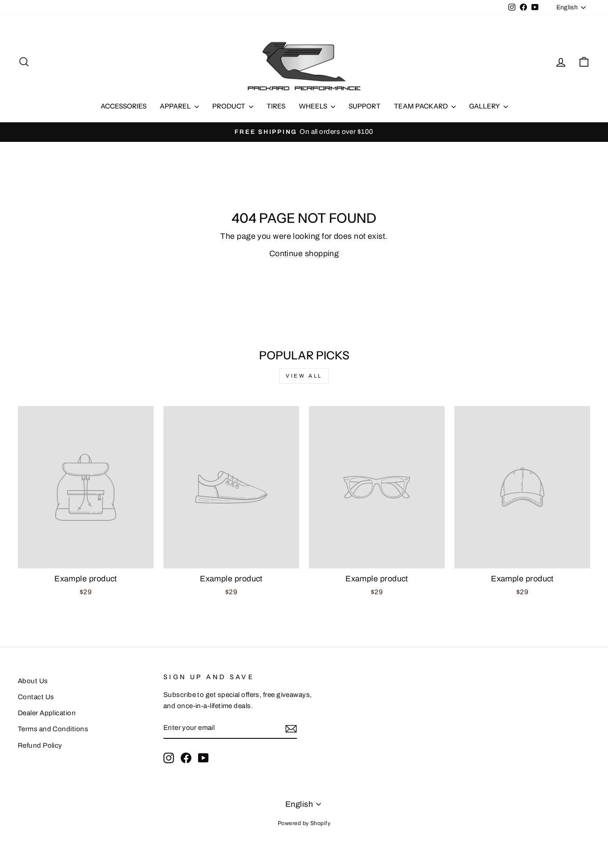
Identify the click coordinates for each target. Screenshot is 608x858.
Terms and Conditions (53, 729)
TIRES (276, 106)
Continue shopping (304, 253)
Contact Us (36, 697)
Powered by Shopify (304, 823)
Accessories (123, 106)
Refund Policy (40, 745)
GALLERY (485, 106)
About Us (33, 681)
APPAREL (176, 106)
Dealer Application (47, 713)
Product (229, 106)
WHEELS (313, 106)
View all (304, 376)
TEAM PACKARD (421, 106)
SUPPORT (365, 106)
